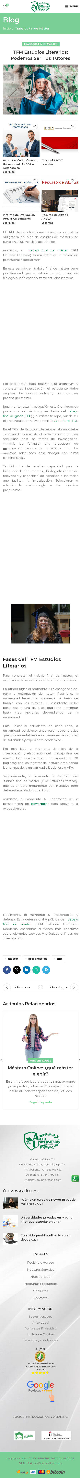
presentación (37, 958)
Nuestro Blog (40, 1277)
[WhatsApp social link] (36, 970)
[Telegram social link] (46, 970)
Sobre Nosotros (40, 1316)
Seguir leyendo (40, 1102)
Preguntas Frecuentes (40, 1284)
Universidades (40, 1060)
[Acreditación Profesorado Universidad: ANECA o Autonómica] (21, 138)
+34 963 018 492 (52, 1169)
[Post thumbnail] (10, 1203)
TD (74, 421)
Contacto (41, 1298)
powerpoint (40, 804)
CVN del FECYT (52, 160)
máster (13, 958)
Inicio (7, 28)
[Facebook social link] (7, 970)
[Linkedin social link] (26, 970)
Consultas (40, 1291)
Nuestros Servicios (40, 1269)
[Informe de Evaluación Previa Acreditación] (21, 193)
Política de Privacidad (40, 1328)
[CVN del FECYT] (59, 138)
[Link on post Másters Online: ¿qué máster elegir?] (40, 1036)
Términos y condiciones (40, 1340)
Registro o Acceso (40, 1262)
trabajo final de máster (47, 250)
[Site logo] (40, 6)
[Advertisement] (40, 334)
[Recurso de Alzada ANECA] (59, 193)
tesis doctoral (60, 421)
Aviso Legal (40, 1322)
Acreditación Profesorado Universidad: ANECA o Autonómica (21, 164)
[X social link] (17, 970)
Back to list (40, 987)
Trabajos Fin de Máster (32, 28)
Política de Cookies (40, 1334)
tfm (59, 958)
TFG (28, 416)
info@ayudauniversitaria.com (43, 1179)
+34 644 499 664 (49, 1174)
